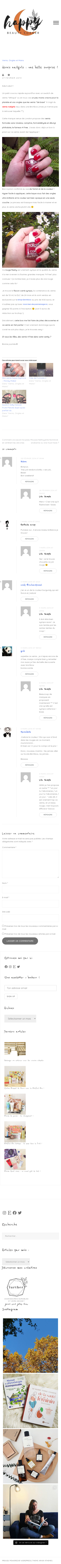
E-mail (5, 897)
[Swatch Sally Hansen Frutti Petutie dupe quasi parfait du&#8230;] (14, 396)
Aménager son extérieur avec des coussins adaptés (24, 1060)
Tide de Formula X (37, 378)
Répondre (29, 481)
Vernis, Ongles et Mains (13, 60)
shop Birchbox (24, 299)
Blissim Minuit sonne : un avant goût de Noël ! (22, 1171)
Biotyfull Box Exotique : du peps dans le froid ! (23, 1143)
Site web (6, 911)
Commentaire (9, 847)
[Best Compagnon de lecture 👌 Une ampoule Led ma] (30, 1511)
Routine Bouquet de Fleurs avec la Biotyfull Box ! (24, 1088)
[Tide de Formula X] (41, 370)
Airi (40, 1561)
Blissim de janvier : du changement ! (18, 1116)
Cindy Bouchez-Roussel (31, 585)
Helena (24, 461)
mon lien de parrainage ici (35, 304)
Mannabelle (26, 731)
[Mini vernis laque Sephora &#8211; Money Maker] (14, 370)
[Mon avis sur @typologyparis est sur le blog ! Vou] (30, 1456)
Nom (5, 883)
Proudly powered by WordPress (16, 1561)
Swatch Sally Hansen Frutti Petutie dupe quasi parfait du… (13, 408)
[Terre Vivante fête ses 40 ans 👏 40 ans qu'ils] (30, 1401)
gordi (23, 651)
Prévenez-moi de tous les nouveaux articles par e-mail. (30, 934)
